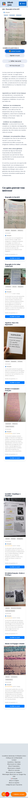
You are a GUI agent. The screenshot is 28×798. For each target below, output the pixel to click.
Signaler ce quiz (15, 55)
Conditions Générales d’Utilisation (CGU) (14, 756)
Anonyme (7, 12)
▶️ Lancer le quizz (14, 51)
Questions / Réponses (14, 762)
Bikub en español (14, 782)
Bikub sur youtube (14, 770)
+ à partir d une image (19, 794)
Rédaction (18, 15)
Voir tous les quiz (15, 65)
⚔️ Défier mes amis (15, 61)
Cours (23, 42)
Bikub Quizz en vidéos (14, 764)
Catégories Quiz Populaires (14, 784)
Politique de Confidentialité (14, 758)
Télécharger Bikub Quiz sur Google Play (14, 774)
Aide (14, 776)
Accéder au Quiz (15, 258)
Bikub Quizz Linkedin (14, 768)
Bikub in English (14, 780)
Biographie (12, 15)
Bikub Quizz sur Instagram (14, 772)
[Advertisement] (14, 476)
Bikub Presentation (14, 766)
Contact (14, 760)
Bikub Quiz (10, 3)
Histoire (6, 15)
